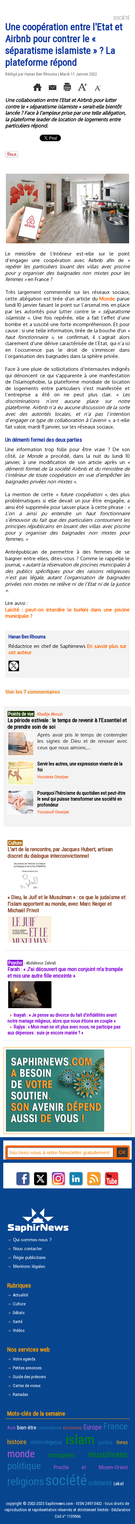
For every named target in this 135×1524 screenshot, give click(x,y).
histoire (17, 1442)
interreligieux (46, 1442)
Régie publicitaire (29, 1257)
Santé (17, 1321)
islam (80, 1439)
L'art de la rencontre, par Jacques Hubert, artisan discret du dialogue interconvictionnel (60, 852)
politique (24, 1465)
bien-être (26, 1427)
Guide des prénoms (29, 1376)
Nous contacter (27, 1248)
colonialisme (50, 1428)
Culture (19, 1303)
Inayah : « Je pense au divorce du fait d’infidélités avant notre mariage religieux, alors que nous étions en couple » (62, 1018)
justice (105, 1442)
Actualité (20, 1294)
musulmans (108, 1454)
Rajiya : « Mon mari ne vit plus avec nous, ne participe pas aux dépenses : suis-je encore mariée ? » (64, 1030)
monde (21, 1453)
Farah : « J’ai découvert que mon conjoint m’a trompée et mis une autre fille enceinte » (65, 972)
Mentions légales (28, 1266)
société (66, 1480)
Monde (107, 299)
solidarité (100, 1483)
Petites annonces (27, 1367)
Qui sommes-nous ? (31, 1239)
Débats (18, 1312)
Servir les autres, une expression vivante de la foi (80, 767)
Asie (11, 1428)
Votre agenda (23, 1359)
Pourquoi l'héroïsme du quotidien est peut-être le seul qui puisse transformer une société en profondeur (81, 799)
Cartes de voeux (26, 1385)
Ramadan (20, 1394)
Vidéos (18, 1330)
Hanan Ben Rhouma (41, 74)
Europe (92, 1427)
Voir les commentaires (32, 692)
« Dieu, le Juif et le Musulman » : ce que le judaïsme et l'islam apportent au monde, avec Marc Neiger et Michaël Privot (66, 904)
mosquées (61, 1455)
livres (122, 1442)
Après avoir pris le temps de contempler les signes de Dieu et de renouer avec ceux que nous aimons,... (82, 741)
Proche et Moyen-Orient (90, 1467)
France (115, 1426)
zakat (118, 1484)
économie (72, 1428)
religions (25, 1481)
